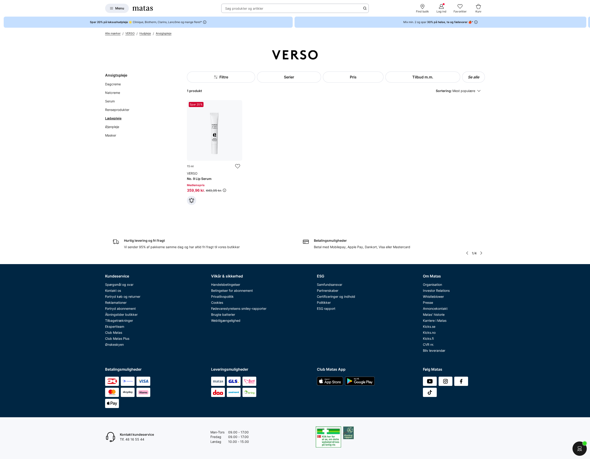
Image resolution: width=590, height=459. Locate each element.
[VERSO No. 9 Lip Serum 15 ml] (214, 152)
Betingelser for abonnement (232, 290)
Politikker (324, 302)
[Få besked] (191, 200)
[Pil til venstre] (467, 253)
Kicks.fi (428, 338)
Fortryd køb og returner (122, 296)
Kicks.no (429, 332)
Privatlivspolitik (222, 296)
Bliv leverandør (434, 350)
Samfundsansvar (329, 284)
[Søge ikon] (365, 8)
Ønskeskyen (114, 344)
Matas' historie (434, 314)
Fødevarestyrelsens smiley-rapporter (238, 308)
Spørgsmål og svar (119, 284)
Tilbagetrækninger (119, 320)
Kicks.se (429, 326)
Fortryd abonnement (120, 308)
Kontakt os (113, 290)
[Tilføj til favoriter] (237, 166)
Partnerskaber (327, 290)
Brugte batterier (223, 314)
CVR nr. (428, 344)
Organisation (432, 284)
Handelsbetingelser (225, 284)
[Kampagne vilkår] (224, 190)
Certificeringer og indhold (336, 296)
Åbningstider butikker (121, 314)
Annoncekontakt (435, 308)
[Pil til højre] (586, 22)
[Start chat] (579, 448)
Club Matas (113, 332)
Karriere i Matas (434, 320)
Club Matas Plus (117, 338)
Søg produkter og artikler (244, 8)
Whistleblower (433, 296)
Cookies (217, 302)
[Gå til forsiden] (143, 8)
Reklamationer (116, 302)
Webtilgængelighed (225, 320)
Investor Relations (436, 290)
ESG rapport (326, 308)
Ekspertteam (114, 326)
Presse (428, 302)
